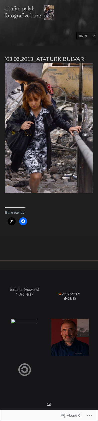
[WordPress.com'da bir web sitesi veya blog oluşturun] (49, 405)
